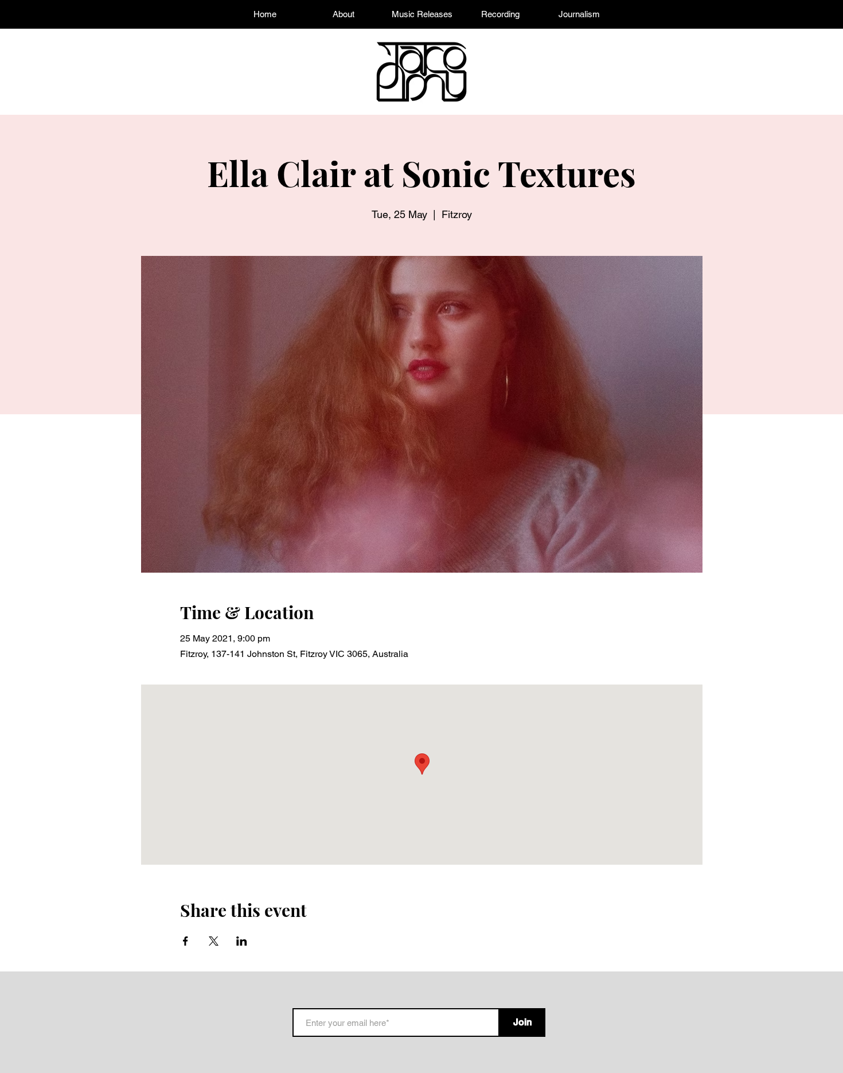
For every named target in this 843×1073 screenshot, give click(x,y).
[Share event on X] (213, 941)
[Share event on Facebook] (185, 941)
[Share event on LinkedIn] (241, 941)
